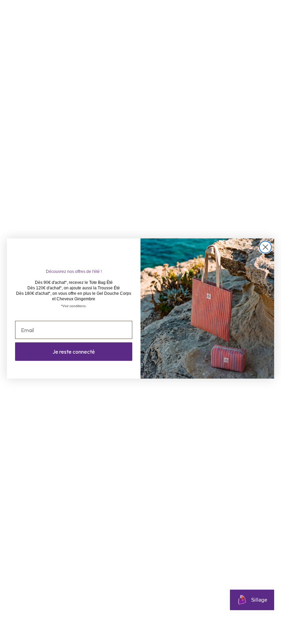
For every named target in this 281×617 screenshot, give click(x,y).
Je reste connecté (73, 351)
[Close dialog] (265, 247)
